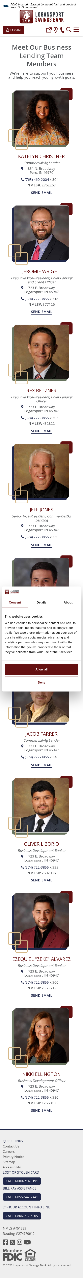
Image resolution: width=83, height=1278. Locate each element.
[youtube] (27, 1242)
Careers (9, 1151)
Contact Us (11, 1146)
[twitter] (12, 1242)
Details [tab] (42, 602)
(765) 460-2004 (37, 179)
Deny (41, 682)
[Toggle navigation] (76, 30)
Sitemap (9, 1162)
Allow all (41, 669)
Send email (41, 192)
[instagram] (19, 1242)
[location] (56, 30)
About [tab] (68, 602)
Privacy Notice (13, 1157)
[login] (49, 30)
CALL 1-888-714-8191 (22, 1181)
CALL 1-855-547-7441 (22, 1197)
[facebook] (5, 1242)
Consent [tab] (15, 602)
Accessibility (12, 1167)
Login (15, 30)
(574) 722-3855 (37, 298)
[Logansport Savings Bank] (41, 17)
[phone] (62, 30)
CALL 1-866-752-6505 (22, 1216)
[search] (69, 30)
